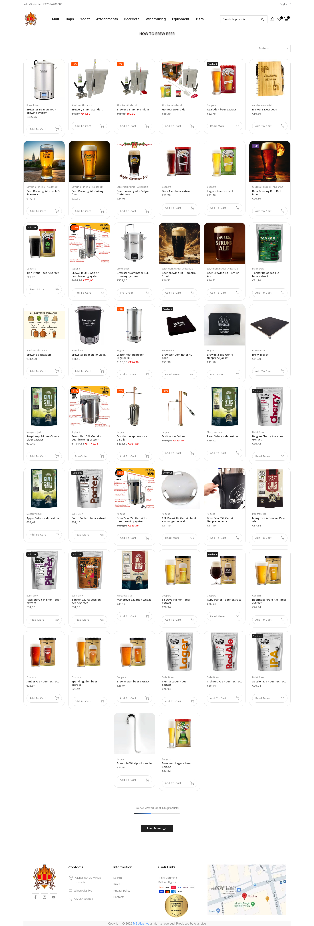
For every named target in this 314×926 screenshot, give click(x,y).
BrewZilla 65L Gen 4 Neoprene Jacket (220, 356)
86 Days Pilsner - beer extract (176, 601)
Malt (55, 19)
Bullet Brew (258, 268)
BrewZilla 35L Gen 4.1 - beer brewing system (87, 274)
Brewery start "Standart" (88, 109)
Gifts (200, 19)
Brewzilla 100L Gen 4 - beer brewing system (86, 437)
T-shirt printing (167, 877)
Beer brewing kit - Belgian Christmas (133, 192)
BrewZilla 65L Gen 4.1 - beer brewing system (132, 519)
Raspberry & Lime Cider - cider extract (43, 437)
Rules (116, 884)
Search (117, 877)
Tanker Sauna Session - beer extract (87, 601)
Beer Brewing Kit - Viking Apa (87, 192)
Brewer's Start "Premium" (133, 109)
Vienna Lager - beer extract (175, 683)
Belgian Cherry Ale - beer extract (268, 437)
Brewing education (39, 354)
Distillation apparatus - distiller (132, 437)
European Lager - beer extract (176, 764)
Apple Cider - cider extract (44, 518)
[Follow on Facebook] (35, 897)
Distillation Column (174, 436)
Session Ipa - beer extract (269, 681)
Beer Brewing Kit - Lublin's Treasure (43, 192)
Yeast (85, 19)
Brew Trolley (260, 354)
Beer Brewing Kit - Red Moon (266, 192)
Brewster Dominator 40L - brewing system (133, 274)
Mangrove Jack (34, 432)
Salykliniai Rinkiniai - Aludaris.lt (42, 186)
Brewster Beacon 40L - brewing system (41, 111)
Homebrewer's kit (173, 109)
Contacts (118, 897)
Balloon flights (167, 882)
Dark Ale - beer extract (177, 191)
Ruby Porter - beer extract (224, 599)
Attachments (107, 19)
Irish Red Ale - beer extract (224, 681)
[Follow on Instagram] (44, 897)
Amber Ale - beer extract (43, 681)
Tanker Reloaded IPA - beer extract (266, 274)
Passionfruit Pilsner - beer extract (44, 601)
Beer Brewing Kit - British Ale (223, 274)
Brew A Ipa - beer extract (133, 681)
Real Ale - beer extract (221, 109)
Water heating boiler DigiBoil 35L (130, 356)
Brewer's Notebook (264, 109)
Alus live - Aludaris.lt (82, 105)
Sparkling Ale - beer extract (84, 683)
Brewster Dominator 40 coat (177, 356)
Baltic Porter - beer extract (89, 518)
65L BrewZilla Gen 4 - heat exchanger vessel (179, 519)
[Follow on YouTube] (53, 897)
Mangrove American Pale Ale (268, 519)
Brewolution (33, 105)
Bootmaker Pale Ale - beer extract (269, 601)
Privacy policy (121, 890)
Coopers (211, 105)
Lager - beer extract (220, 191)
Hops (70, 19)
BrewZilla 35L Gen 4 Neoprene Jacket (220, 519)
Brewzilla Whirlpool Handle (134, 763)
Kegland (76, 268)
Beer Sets (131, 19)
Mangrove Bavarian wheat (134, 599)
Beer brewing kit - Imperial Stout (179, 274)
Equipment (181, 19)
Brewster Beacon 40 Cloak (89, 354)
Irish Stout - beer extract (43, 273)
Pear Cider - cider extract (223, 436)
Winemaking (156, 19)
